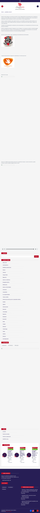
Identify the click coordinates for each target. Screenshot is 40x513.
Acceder (4, 431)
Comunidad (5, 292)
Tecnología (5, 311)
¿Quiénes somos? (8, 11)
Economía (4, 319)
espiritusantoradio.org (6, 480)
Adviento (4, 345)
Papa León (5, 262)
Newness (4, 326)
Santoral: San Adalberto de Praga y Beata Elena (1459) (22, 453)
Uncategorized (5, 338)
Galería (4, 333)
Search (4, 253)
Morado (16, 345)
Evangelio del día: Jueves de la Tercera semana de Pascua (35, 453)
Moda (4, 321)
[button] (35, 445)
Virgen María (5, 274)
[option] (7, 455)
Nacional (4, 309)
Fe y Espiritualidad (6, 294)
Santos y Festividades (7, 287)
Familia (4, 301)
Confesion (11, 345)
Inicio (2, 11)
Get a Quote (4, 483)
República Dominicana (7, 267)
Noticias (4, 336)
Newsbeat (4, 316)
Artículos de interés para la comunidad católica (12, 299)
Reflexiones (5, 284)
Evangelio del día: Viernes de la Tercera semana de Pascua (10, 453)
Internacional (5, 306)
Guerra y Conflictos (6, 279)
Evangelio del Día (6, 282)
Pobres (4, 269)
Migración (4, 277)
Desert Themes (9, 511)
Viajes (4, 331)
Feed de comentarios (7, 436)
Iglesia (4, 304)
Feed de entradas (6, 434)
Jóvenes (4, 272)
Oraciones (5, 289)
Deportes (4, 314)
